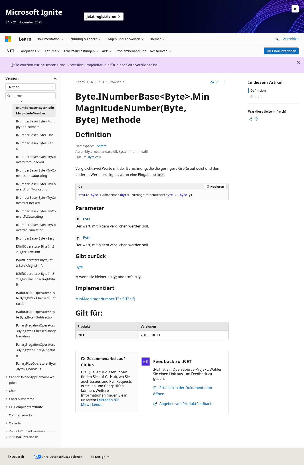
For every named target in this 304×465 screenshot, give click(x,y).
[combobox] (30, 87)
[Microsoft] (8, 39)
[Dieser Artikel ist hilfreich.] (250, 119)
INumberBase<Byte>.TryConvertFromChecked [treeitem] (36, 159)
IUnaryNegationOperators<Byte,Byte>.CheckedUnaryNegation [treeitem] (36, 330)
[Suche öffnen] (277, 39)
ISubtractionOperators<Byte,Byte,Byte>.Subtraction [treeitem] (35, 314)
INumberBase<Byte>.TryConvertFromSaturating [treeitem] (36, 173)
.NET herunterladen (281, 51)
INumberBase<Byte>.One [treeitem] (35, 135)
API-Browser (112, 82)
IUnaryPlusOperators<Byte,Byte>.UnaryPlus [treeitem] (36, 366)
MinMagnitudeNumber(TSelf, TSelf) (105, 298)
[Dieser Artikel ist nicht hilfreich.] (256, 119)
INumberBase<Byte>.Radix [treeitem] (35, 146)
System (101, 146)
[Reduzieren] (55, 78)
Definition (258, 90)
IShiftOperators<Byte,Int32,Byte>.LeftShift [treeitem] (35, 249)
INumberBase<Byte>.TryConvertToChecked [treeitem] (36, 200)
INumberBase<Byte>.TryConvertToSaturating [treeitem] (36, 214)
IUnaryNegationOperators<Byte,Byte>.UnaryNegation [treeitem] (35, 350)
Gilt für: (256, 96)
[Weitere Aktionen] (225, 82)
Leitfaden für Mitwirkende (100, 402)
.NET (93, 82)
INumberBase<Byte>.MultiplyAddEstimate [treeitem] (35, 124)
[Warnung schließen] (295, 8)
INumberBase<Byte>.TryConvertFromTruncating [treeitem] (36, 187)
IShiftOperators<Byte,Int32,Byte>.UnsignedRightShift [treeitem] (35, 279)
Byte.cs (93, 157)
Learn (80, 82)
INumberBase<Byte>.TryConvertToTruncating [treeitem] (36, 227)
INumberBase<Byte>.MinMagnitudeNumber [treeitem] (35, 110)
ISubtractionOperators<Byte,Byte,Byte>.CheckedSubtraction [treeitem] (36, 298)
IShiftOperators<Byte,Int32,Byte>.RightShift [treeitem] (35, 263)
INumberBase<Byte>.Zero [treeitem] (35, 238)
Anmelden (291, 39)
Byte (86, 219)
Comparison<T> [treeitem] (20, 415)
